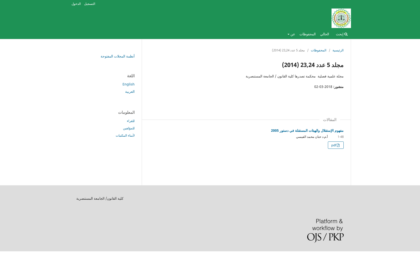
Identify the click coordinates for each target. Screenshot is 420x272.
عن (292, 34)
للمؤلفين (129, 128)
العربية (130, 91)
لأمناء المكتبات (125, 135)
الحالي (324, 34)
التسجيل (89, 3)
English (128, 84)
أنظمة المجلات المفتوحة (118, 56)
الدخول (76, 3)
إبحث (340, 34)
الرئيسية (338, 50)
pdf (334, 145)
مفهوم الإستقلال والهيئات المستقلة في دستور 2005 (307, 130)
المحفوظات (307, 34)
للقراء (131, 121)
